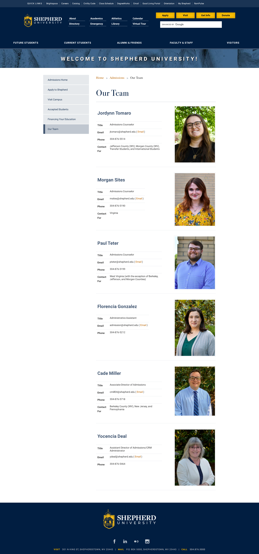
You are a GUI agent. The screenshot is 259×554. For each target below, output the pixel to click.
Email (136, 3)
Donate (226, 15)
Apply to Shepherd (58, 89)
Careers (65, 3)
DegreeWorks (123, 3)
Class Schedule (106, 3)
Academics (96, 18)
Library (115, 23)
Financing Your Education (62, 119)
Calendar (138, 18)
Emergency (96, 23)
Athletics (117, 18)
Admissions (117, 77)
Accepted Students (58, 109)
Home (100, 77)
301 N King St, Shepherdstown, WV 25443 (87, 549)
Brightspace (52, 3)
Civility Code (89, 3)
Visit (185, 15)
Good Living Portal (151, 3)
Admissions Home (57, 79)
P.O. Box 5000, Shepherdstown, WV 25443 (151, 549)
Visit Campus (55, 99)
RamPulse (199, 3)
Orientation (169, 3)
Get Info (205, 15)
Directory (74, 23)
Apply (165, 15)
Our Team (53, 129)
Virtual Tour (139, 23)
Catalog (76, 3)
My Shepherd (184, 3)
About (72, 18)
